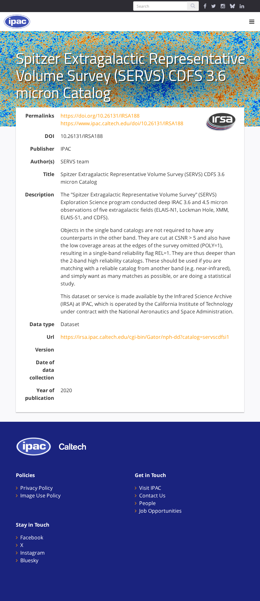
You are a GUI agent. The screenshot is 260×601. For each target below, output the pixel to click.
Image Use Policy (40, 495)
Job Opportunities (160, 510)
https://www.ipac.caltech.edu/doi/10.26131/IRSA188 (122, 123)
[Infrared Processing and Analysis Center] (37, 445)
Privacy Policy (36, 487)
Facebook (31, 537)
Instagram (32, 552)
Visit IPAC (150, 487)
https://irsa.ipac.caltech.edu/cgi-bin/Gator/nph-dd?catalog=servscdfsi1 (145, 336)
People (147, 503)
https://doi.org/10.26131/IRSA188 (100, 115)
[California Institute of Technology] (75, 445)
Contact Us (152, 495)
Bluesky (29, 560)
